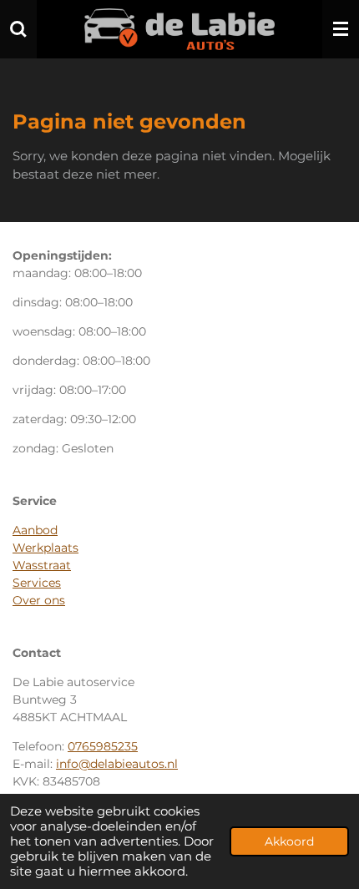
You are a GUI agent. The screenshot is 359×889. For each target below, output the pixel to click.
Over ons (39, 600)
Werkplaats (45, 547)
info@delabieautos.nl (117, 763)
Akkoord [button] (289, 841)
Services (37, 582)
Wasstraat (42, 565)
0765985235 (103, 746)
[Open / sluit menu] (340, 29)
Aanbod (35, 530)
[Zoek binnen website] (18, 29)
